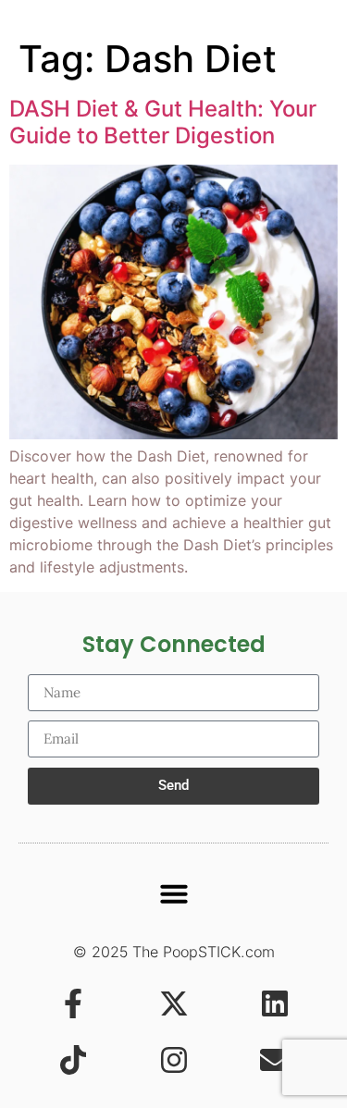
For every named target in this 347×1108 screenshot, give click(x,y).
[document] (173, 554)
